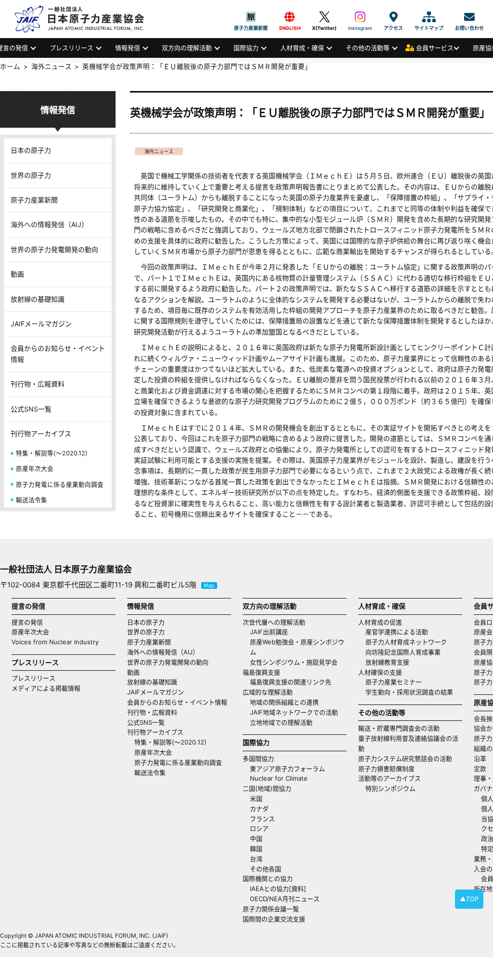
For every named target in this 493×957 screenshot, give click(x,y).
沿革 (480, 758)
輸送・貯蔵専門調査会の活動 (399, 728)
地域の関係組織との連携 (284, 702)
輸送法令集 (31, 500)
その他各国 (265, 869)
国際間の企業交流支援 (274, 919)
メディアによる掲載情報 (46, 688)
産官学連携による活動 (396, 632)
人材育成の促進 (380, 622)
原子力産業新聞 (250, 17)
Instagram (360, 17)
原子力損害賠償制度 (386, 768)
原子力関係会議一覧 (271, 909)
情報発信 (127, 48)
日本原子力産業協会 (84, 19)
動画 (17, 274)
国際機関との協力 (268, 878)
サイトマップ (429, 17)
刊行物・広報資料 (38, 384)
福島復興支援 (261, 672)
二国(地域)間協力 (267, 788)
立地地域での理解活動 (281, 722)
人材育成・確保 (302, 48)
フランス (262, 819)
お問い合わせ (469, 17)
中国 (256, 838)
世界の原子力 (31, 175)
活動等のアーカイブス (389, 778)
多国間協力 (258, 758)
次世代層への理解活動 (274, 622)
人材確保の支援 (380, 672)
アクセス (393, 17)
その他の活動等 (367, 48)
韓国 (256, 848)
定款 (480, 768)
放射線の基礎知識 (38, 299)
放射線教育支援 (387, 662)
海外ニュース (158, 151)
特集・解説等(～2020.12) (52, 453)
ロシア (259, 828)
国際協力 (246, 48)
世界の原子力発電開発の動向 (54, 249)
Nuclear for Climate (279, 778)
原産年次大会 (34, 468)
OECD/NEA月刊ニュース (285, 899)
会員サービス (435, 48)
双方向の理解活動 (187, 48)
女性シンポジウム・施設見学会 (293, 662)
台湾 (256, 859)
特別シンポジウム (390, 788)
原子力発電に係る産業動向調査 (60, 484)
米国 (256, 798)
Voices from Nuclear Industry (55, 642)
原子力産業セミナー (393, 682)
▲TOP (469, 899)
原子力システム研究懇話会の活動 (405, 758)
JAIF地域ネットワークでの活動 (294, 712)
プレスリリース (71, 48)
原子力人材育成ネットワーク (406, 642)
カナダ (259, 808)
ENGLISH (289, 17)
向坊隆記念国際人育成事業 (403, 652)
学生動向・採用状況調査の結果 (412, 692)
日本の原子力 (31, 150)
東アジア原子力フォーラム (287, 768)
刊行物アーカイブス (41, 433)
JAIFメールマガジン (41, 323)
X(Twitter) (324, 17)
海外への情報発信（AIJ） (49, 224)
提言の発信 (27, 622)
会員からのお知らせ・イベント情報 (58, 353)
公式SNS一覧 (31, 409)
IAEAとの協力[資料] (278, 888)
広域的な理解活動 (268, 692)
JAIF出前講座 (269, 632)
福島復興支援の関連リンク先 (290, 682)
